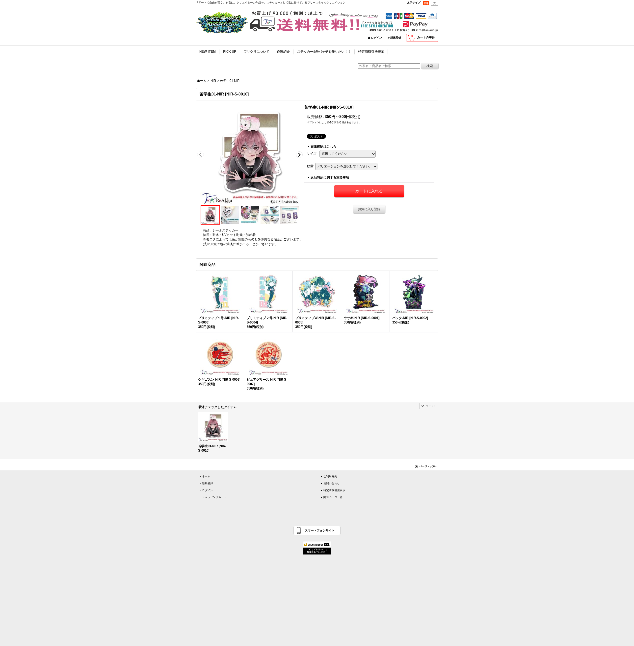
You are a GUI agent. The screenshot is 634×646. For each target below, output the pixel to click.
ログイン (376, 37)
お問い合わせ (331, 483)
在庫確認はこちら (323, 146)
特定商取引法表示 (334, 490)
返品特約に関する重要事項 (330, 177)
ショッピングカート (214, 497)
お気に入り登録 (369, 209)
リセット (431, 406)
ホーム (206, 476)
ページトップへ (428, 466)
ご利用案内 (330, 476)
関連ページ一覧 (333, 497)
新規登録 (395, 37)
